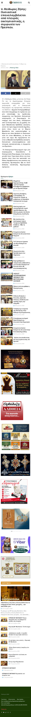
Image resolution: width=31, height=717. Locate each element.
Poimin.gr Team (14, 67)
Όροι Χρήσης (20, 699)
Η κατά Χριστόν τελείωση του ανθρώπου (18, 655)
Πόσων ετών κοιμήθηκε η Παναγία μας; (21, 287)
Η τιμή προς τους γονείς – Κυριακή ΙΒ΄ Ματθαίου (19, 641)
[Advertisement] (15, 45)
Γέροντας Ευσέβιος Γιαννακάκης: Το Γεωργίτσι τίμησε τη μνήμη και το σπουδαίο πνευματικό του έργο (21, 197)
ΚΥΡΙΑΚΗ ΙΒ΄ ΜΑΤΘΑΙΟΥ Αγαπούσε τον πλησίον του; (13, 674)
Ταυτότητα (4, 699)
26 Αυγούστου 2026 (19, 190)
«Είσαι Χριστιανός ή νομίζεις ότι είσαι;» (19, 648)
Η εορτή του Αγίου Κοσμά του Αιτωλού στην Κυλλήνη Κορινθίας (21, 330)
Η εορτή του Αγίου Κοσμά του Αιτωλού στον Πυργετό (21, 234)
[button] (10, 531)
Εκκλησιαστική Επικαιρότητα (10, 64)
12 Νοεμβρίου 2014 (8, 670)
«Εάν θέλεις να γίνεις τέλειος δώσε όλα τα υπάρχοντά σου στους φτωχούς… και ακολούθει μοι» (15, 604)
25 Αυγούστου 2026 (19, 229)
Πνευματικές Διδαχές (6, 286)
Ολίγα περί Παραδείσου (16, 661)
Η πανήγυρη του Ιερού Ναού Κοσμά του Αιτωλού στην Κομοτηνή (21, 320)
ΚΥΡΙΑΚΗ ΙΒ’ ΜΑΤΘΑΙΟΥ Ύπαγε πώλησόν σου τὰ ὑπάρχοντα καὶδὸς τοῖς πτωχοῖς (18, 619)
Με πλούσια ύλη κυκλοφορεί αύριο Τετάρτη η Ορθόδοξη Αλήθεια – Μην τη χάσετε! (20, 223)
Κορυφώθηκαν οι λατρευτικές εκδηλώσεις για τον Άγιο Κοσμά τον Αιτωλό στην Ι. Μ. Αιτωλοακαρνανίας (21, 264)
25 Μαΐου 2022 (4, 67)
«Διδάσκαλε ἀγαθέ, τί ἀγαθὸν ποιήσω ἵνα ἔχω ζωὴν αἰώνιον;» (18, 633)
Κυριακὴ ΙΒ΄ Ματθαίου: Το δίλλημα (19, 626)
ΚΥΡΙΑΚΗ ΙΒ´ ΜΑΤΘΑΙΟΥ (9, 668)
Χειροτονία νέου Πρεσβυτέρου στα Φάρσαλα (19, 253)
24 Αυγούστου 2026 (19, 343)
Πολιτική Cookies (5, 703)
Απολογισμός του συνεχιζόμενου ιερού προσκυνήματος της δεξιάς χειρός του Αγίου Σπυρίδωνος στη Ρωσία (21, 210)
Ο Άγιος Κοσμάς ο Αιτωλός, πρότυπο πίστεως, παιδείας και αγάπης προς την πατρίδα (20, 299)
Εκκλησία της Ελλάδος (5, 181)
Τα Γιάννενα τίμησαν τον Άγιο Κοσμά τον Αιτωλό (20, 243)
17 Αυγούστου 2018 (15, 664)
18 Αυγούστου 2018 (15, 658)
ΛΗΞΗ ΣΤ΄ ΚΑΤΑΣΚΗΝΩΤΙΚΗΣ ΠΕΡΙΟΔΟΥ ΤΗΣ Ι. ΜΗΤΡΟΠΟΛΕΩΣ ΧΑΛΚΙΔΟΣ (19, 277)
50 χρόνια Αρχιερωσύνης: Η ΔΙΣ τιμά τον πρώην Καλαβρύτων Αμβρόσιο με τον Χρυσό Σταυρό (21, 184)
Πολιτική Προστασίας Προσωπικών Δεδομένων (13, 701)
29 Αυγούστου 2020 (15, 637)
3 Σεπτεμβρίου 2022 (7, 608)
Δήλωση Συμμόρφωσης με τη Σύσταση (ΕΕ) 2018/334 (14, 705)
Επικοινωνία (12, 699)
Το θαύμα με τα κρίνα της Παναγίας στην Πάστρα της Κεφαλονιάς (21, 310)
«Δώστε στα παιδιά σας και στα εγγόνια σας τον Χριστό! (21, 339)
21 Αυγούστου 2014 (8, 677)
